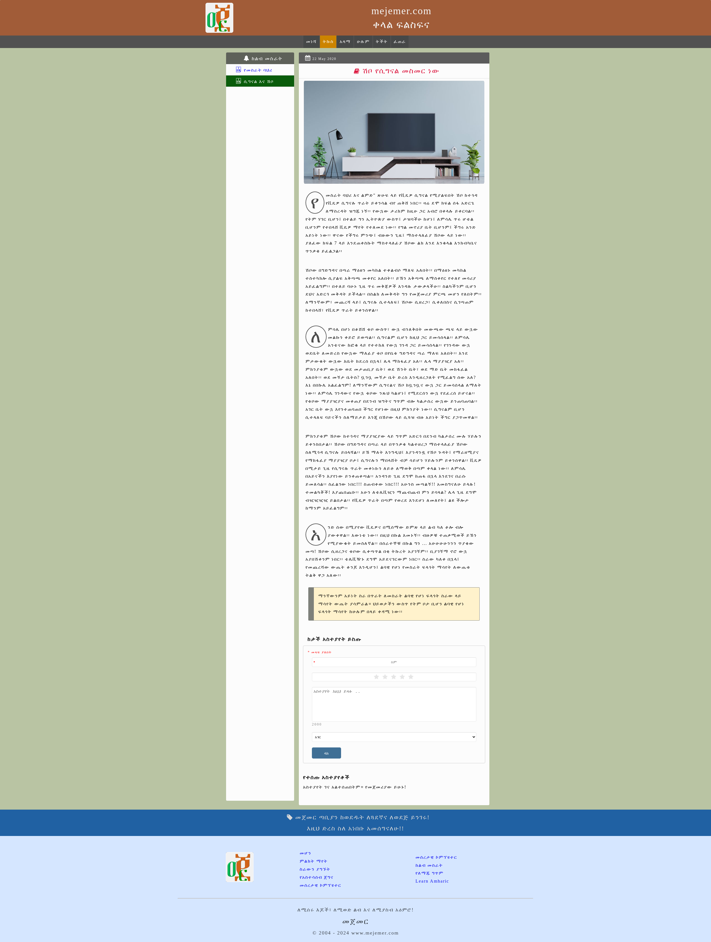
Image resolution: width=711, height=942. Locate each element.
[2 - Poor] (385, 677)
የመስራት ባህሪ (257, 70)
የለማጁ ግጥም (429, 873)
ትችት (382, 41)
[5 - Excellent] (411, 677)
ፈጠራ (400, 41)
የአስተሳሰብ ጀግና (317, 877)
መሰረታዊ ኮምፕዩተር (320, 885)
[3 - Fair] (394, 677)
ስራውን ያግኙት (315, 869)
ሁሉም (363, 41)
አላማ (345, 41)
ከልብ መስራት (429, 865)
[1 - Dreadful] (376, 677)
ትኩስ (328, 41)
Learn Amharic (432, 881)
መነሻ (311, 41)
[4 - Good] (402, 677)
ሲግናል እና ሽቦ (258, 81)
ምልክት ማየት (314, 861)
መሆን (305, 853)
